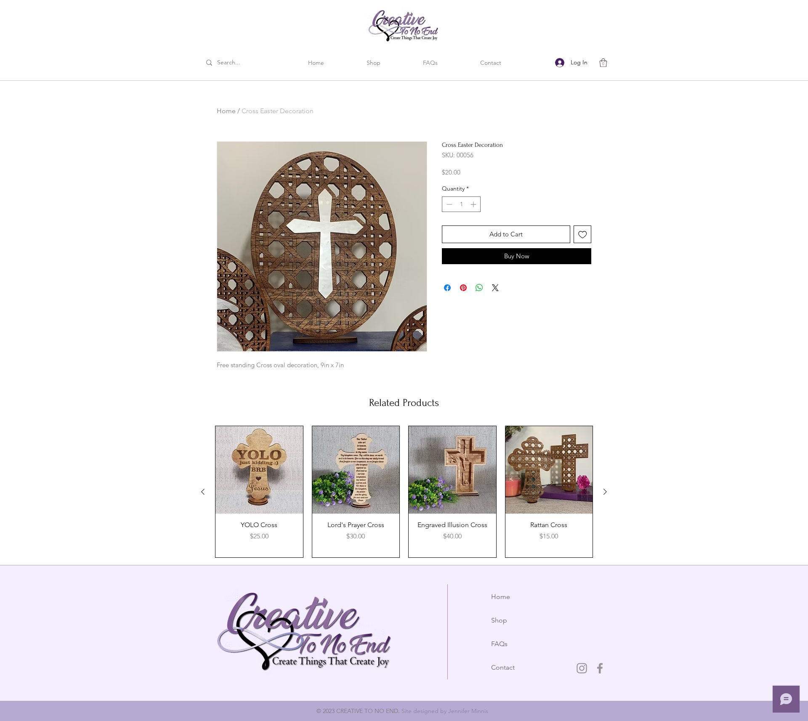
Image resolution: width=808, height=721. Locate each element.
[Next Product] (605, 492)
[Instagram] (582, 668)
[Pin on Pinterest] (463, 288)
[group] (404, 491)
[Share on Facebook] (447, 288)
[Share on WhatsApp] (479, 288)
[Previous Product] (203, 492)
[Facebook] (600, 668)
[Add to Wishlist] (583, 234)
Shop (499, 620)
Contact (503, 667)
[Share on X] (495, 288)
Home (226, 111)
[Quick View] (259, 470)
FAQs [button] (499, 644)
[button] (430, 63)
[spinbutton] (461, 204)
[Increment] (474, 204)
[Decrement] (448, 204)
